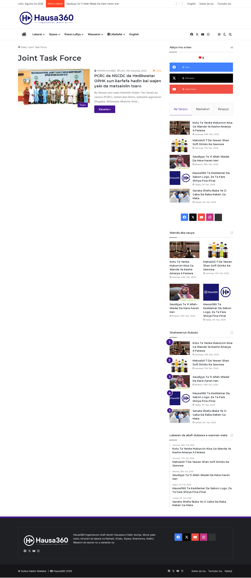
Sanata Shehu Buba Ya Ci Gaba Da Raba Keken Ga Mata (209, 194)
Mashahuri (203, 109)
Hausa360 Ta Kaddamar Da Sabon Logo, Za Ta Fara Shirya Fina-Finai (211, 176)
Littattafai (116, 34)
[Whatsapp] (42, 551)
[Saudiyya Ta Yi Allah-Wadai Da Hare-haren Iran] (180, 162)
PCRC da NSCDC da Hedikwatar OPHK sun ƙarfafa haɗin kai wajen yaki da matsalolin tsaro (127, 81)
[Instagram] (38, 551)
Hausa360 (59, 571)
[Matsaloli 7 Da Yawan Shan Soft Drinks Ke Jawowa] (180, 145)
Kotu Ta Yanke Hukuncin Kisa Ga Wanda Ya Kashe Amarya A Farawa (212, 126)
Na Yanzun (181, 109)
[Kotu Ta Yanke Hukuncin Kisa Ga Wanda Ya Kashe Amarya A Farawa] (180, 128)
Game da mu (206, 3)
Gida (23, 47)
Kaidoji (228, 571)
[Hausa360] (47, 18)
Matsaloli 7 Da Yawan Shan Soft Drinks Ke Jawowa (217, 265)
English (191, 3)
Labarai (37, 34)
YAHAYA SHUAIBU (106, 70)
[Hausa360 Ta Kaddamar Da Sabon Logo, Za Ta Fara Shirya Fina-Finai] (180, 178)
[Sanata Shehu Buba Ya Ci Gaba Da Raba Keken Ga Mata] (180, 196)
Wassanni (94, 34)
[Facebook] (25, 551)
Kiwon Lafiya (72, 34)
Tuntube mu (224, 3)
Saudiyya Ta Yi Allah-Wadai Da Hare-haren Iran (92, 3)
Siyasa (53, 34)
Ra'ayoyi (223, 109)
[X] (29, 551)
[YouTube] (34, 551)
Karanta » (105, 109)
